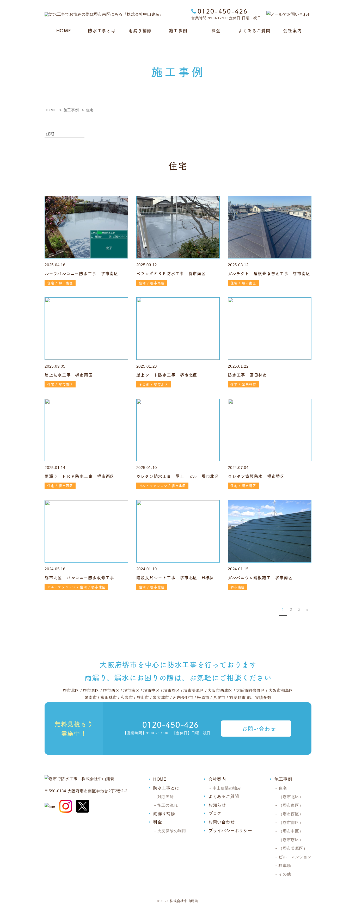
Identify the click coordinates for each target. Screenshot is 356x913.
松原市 (203, 697)
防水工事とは (102, 30)
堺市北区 (71, 690)
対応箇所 (165, 796)
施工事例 (178, 30)
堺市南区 (131, 690)
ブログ (215, 813)
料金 (216, 30)
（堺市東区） (291, 805)
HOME (63, 30)
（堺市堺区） (291, 839)
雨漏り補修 (139, 30)
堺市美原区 (193, 690)
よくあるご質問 (254, 30)
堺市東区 (91, 690)
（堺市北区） (291, 796)
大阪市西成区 (220, 690)
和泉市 (127, 697)
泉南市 (90, 697)
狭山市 (143, 697)
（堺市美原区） (293, 848)
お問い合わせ (259, 728)
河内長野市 (183, 697)
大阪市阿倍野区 (250, 690)
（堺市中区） (291, 831)
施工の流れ (167, 805)
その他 (285, 874)
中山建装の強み (227, 788)
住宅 (283, 788)
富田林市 (109, 697)
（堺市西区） (291, 814)
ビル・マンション (295, 857)
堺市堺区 (171, 690)
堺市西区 (111, 690)
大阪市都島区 (281, 690)
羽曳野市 (237, 697)
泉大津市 (161, 697)
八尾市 (219, 697)
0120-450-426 (223, 11)
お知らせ (217, 805)
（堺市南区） (291, 822)
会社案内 (292, 30)
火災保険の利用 (171, 831)
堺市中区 (151, 690)
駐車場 (285, 865)
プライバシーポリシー (230, 830)
